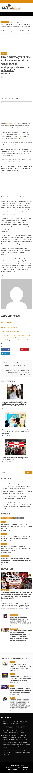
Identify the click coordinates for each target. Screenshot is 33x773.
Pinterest (25, 350)
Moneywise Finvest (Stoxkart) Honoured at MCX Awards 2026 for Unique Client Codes (20, 678)
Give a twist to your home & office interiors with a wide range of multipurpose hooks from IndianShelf (16, 338)
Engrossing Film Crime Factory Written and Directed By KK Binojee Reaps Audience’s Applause (16, 560)
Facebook (6, 350)
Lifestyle (4, 53)
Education (4, 534)
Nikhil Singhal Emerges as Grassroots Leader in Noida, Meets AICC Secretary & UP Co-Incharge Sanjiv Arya (16, 432)
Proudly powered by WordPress (14, 767)
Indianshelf (9, 123)
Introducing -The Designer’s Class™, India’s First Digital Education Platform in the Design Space (15, 548)
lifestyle (5, 343)
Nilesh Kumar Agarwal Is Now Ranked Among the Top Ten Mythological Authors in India (16, 526)
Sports (12, 685)
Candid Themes (22, 769)
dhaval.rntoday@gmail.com (9, 327)
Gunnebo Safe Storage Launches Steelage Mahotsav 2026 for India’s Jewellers (20, 666)
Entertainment (5, 555)
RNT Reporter (6, 322)
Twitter (15, 350)
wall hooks (20, 136)
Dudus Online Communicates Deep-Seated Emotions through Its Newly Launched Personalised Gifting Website (18, 373)
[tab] (7, 518)
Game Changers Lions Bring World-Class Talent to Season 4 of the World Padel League (20, 690)
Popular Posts (7, 518)
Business (4, 544)
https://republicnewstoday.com (10, 331)
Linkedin (5, 353)
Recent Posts (18, 518)
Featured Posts (7, 569)
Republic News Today (24, 340)
